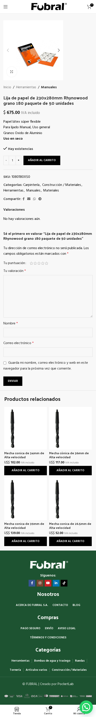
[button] (7, 50)
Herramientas (26, 87)
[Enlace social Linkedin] (56, 583)
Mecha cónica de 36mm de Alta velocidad (69, 455)
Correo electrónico (18, 343)
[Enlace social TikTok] (64, 583)
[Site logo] (48, 7)
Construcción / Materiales (61, 185)
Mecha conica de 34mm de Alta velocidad (24, 455)
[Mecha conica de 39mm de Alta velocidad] (25, 498)
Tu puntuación (14, 263)
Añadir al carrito (42, 160)
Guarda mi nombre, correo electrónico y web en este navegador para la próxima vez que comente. (45, 366)
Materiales (51, 190)
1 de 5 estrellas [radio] (31, 263)
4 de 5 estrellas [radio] (43, 263)
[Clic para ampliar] (12, 72)
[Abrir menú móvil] (5, 6)
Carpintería (31, 185)
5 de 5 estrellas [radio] (46, 263)
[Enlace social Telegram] (40, 199)
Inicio (7, 87)
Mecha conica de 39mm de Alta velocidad (24, 526)
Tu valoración (14, 271)
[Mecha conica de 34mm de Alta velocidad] (25, 428)
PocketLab (66, 684)
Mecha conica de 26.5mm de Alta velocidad (70, 526)
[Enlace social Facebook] (23, 199)
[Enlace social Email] (29, 199)
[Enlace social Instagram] (40, 583)
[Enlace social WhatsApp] (34, 199)
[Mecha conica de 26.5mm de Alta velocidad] (70, 498)
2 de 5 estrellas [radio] (35, 263)
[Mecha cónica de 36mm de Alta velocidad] (70, 428)
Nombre (10, 323)
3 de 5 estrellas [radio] (39, 263)
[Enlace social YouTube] (48, 583)
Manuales (49, 87)
